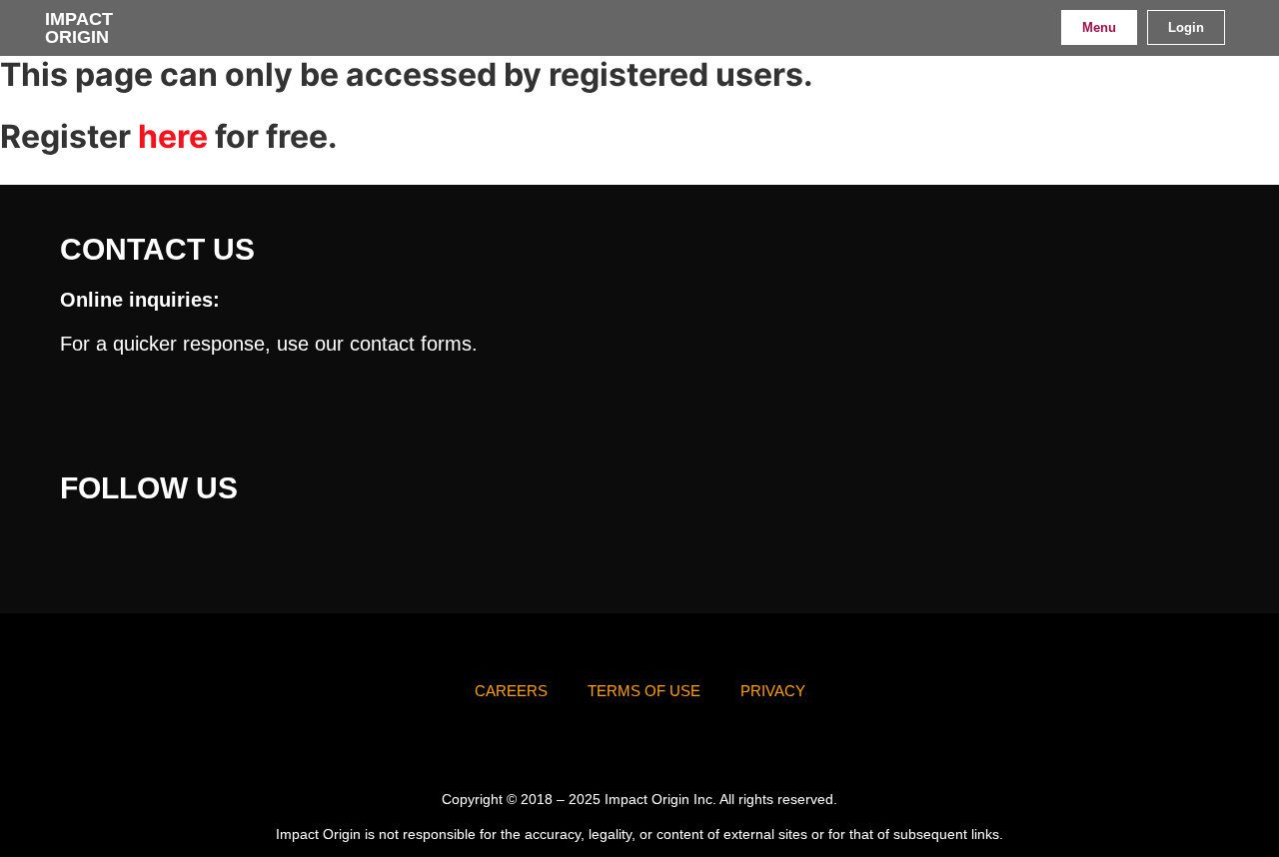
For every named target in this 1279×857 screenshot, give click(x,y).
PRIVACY (772, 690)
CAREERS (511, 690)
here (173, 136)
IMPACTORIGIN (79, 28)
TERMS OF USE (644, 690)
